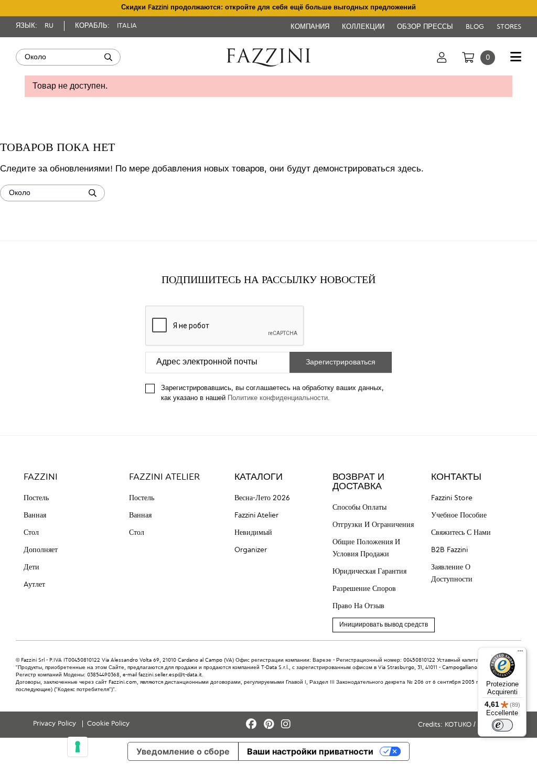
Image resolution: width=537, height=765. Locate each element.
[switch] (502, 725)
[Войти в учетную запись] (442, 57)
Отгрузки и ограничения (373, 525)
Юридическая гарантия (369, 571)
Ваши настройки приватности (310, 751)
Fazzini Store (451, 498)
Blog (476, 27)
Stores (509, 27)
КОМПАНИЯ (311, 27)
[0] (468, 57)
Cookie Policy (108, 723)
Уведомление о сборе (183, 751)
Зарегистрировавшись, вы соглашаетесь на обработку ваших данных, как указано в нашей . (272, 393)
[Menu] (520, 653)
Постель (36, 498)
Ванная (35, 515)
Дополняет (41, 550)
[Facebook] (253, 725)
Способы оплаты (359, 507)
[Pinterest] (270, 725)
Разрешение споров (364, 588)
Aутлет (34, 584)
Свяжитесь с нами (461, 532)
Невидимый (253, 532)
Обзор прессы (426, 27)
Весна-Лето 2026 (262, 498)
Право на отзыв (358, 606)
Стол (31, 532)
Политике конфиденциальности (278, 398)
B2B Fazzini (449, 550)
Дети (31, 567)
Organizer (250, 550)
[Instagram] (286, 725)
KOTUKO (458, 724)
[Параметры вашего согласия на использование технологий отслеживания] (78, 747)
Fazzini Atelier (256, 515)
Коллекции (364, 27)
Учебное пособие (459, 515)
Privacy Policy (55, 723)
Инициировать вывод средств (383, 625)
